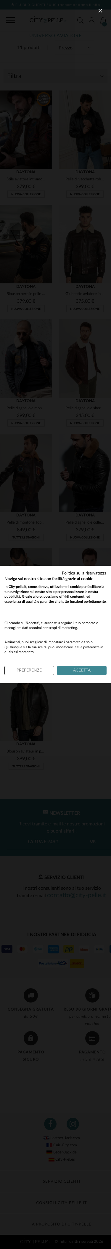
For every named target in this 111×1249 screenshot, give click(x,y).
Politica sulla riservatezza (84, 573)
